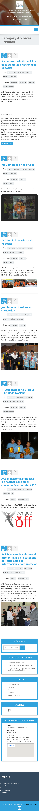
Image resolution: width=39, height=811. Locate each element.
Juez (13, 315)
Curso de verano (13, 684)
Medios (14, 72)
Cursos (4, 786)
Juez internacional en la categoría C (16, 309)
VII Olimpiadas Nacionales (17, 164)
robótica (5, 76)
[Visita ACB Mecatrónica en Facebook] (21, 710)
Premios (31, 82)
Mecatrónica (15, 169)
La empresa (6, 790)
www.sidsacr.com (31, 804)
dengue (14, 489)
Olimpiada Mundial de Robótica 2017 (20, 665)
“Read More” (8, 144)
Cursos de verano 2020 (16, 663)
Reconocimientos (8, 86)
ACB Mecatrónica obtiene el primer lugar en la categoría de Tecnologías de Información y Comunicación (19, 559)
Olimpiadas (21, 72)
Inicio (3, 788)
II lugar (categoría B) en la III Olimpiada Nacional (19, 391)
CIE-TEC (14, 568)
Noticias (4, 793)
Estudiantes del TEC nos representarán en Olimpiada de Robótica (21, 669)
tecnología (13, 76)
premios (28, 72)
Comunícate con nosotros (10, 783)
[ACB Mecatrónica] (19, 4)
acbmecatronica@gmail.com (21, 16)
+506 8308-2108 (21, 19)
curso (13, 248)
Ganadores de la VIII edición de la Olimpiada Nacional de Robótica (18, 65)
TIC (12, 493)
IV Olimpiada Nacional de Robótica (17, 242)
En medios (14, 82)
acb (9, 72)
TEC (11, 572)
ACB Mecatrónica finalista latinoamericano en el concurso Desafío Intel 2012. (19, 482)
